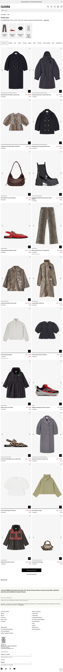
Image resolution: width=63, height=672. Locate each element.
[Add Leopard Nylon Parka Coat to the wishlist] (61, 257)
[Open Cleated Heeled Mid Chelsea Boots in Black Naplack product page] (47, 173)
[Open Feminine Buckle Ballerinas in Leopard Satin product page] (16, 434)
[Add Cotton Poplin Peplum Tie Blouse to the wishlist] (61, 308)
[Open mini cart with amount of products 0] (58, 6)
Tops (15, 43)
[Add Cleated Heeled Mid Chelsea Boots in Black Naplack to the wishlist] (61, 152)
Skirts (53, 43)
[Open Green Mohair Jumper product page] (47, 486)
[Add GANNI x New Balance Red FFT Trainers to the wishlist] (61, 361)
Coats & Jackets (46, 43)
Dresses (10, 43)
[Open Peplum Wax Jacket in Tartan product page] (16, 537)
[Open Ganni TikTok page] (6, 669)
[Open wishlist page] (51, 6)
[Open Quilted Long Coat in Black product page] (16, 383)
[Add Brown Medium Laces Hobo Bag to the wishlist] (30, 152)
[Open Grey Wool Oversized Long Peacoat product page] (47, 434)
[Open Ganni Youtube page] (14, 669)
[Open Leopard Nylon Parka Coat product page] (47, 278)
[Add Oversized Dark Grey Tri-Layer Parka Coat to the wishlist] (61, 48)
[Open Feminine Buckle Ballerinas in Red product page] (16, 226)
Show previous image (2, 70)
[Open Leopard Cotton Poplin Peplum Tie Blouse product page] (16, 122)
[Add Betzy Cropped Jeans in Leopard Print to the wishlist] (61, 204)
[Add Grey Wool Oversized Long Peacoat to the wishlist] (61, 413)
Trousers (25, 43)
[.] (31, 1)
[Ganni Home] (5, 7)
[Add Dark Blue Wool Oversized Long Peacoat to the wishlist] (30, 48)
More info (46, 20)
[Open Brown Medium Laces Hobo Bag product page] (16, 173)
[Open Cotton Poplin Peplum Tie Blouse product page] (47, 330)
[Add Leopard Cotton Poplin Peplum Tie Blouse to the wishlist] (30, 100)
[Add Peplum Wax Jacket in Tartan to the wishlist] (30, 516)
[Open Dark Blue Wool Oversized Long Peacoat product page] (16, 70)
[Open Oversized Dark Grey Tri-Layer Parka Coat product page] (47, 70)
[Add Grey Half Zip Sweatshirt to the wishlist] (30, 308)
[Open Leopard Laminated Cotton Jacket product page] (16, 278)
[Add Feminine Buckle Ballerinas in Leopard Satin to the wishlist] (30, 413)
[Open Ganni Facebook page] (10, 669)
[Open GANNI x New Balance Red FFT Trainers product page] (47, 383)
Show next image (29, 70)
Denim (34, 43)
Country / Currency (4, 651)
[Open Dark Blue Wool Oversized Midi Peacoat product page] (47, 122)
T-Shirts (19, 43)
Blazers (29, 43)
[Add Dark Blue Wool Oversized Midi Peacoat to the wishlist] (61, 100)
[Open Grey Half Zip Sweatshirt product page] (16, 330)
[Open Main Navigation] (61, 6)
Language (3, 659)
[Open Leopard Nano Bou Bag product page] (47, 537)
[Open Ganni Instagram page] (2, 669)
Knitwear (39, 43)
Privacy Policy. (21, 604)
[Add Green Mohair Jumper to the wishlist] (61, 464)
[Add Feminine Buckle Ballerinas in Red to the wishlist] (30, 204)
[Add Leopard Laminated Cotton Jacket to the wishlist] (30, 257)
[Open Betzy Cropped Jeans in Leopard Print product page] (47, 226)
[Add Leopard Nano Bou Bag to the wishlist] (61, 516)
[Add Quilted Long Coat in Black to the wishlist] (30, 361)
